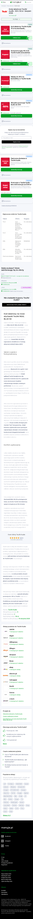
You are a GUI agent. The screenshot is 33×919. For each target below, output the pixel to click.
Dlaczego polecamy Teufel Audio (12, 714)
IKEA (5, 799)
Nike (15, 796)
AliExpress (13, 787)
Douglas (20, 793)
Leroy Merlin (7, 805)
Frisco (22, 808)
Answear (23, 790)
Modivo (10, 799)
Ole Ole (13, 793)
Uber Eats (21, 805)
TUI (22, 799)
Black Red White (8, 796)
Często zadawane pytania (10, 716)
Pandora (14, 805)
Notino (5, 808)
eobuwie (6, 787)
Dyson (5, 811)
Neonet (22, 802)
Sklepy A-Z (6, 815)
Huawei (26, 784)
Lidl (4, 784)
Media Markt (19, 784)
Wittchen (6, 802)
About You (6, 793)
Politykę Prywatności (23, 146)
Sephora (26, 793)
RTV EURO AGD (15, 790)
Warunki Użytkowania (7, 147)
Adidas (11, 808)
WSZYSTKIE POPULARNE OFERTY (16, 305)
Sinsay (27, 805)
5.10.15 (16, 808)
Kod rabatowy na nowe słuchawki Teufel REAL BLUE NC (14, 719)
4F (25, 796)
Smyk (10, 811)
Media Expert (14, 802)
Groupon (6, 790)
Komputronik (21, 787)
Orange (17, 799)
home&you (10, 784)
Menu (4, 2)
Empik (20, 796)
